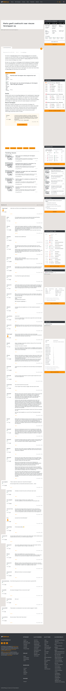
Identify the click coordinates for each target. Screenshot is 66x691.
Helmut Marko (28, 58)
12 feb (46, 97)
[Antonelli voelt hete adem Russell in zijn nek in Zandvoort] (9, 187)
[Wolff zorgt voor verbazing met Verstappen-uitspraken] (9, 155)
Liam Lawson (47, 344)
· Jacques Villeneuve (37, 645)
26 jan (46, 84)
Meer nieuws (55, 44)
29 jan (46, 89)
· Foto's (24, 660)
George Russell (50, 157)
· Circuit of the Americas (59, 664)
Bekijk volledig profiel (55, 303)
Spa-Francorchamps (58, 259)
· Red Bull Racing (26, 659)
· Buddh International (58, 658)
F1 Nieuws (7, 148)
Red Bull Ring (57, 256)
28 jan (46, 87)
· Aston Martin (46, 651)
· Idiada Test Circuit (58, 680)
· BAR (45, 658)
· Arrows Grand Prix (47, 648)
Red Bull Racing (14, 55)
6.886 (10, 119)
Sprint (53, 25)
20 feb (46, 107)
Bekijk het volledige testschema (55, 110)
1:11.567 (46, 33)
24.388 (10, 261)
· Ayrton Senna (36, 641)
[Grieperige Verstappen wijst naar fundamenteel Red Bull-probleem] (9, 171)
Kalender (37, 1)
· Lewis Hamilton (36, 647)
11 (63, 178)
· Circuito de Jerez (58, 668)
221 (9, 346)
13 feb (46, 99)
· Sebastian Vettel (37, 654)
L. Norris (53, 32)
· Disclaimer (25, 647)
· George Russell (36, 644)
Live (63, 97)
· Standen (24, 671)
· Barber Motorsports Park (59, 657)
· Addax (45, 640)
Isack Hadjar (47, 355)
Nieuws (12, 1)
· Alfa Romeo (46, 641)
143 (9, 220)
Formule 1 (20, 62)
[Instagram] (7, 643)
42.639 (5, 539)
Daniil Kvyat (47, 362)
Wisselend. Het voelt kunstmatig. (52, 204)
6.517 (10, 310)
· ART (45, 650)
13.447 (10, 557)
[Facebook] (2, 643)
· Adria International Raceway (59, 640)
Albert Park (56, 240)
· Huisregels (25, 645)
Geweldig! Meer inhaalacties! (51, 202)
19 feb (46, 105)
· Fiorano (56, 671)
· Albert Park (57, 641)
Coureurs (23, 1)
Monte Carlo (56, 253)
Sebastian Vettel (47, 347)
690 (5, 611)
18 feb (46, 104)
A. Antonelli (47, 27)
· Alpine (45, 644)
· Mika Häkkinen (36, 651)
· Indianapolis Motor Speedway (60, 681)
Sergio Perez (47, 358)
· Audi (45, 655)
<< (6, 47)
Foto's (41, 1)
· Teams (24, 669)
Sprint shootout (46, 31)
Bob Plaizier (24, 52)
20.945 (5, 485)
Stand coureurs (48, 149)
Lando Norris (50, 160)
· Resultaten (25, 672)
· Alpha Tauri (46, 642)
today (5, 2)
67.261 (10, 319)
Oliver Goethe (21, 95)
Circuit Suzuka (57, 243)
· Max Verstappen (26, 657)
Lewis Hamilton (50, 155)
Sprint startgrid (54, 25)
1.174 (10, 512)
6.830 (10, 279)
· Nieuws (24, 656)
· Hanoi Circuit (57, 676)
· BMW (45, 663)
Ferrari (56, 155)
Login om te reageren (40, 204)
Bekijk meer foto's (54, 41)
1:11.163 (53, 33)
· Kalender (25, 673)
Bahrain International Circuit (52, 94)
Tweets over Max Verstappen (51, 300)
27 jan (46, 86)
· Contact (24, 640)
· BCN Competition (47, 660)
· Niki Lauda (35, 653)
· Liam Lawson (36, 648)
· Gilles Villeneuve (57, 674)
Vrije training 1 (47, 25)
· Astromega (46, 653)
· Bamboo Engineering (47, 657)
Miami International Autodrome (59, 248)
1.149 (10, 249)
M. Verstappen (53, 86)
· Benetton (46, 661)
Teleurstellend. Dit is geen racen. (52, 208)
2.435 (10, 397)
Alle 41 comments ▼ (22, 124)
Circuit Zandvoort (57, 262)
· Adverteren (25, 644)
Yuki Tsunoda (47, 361)
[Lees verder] (26, 120)
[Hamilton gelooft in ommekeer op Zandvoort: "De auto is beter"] (9, 179)
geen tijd (53, 28)
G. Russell (53, 27)
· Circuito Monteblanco (58, 670)
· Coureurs (25, 668)
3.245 (5, 211)
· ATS (45, 654)
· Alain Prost (36, 640)
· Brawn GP (46, 664)
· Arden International (47, 647)
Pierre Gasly (8, 69)
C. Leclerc (52, 97)
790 (9, 288)
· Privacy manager (26, 648)
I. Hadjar (52, 84)
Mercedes (57, 152)
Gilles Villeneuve (57, 251)
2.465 (10, 521)
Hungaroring (56, 261)
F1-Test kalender (9, 655)
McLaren (56, 160)
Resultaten (32, 1)
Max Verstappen (17, 1)
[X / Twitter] (4, 643)
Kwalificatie (54, 30)
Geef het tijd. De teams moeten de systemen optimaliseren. (53, 207)
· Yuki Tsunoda (36, 655)
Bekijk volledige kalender (54, 266)
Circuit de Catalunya (51, 82)
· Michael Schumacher (37, 650)
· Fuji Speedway (57, 673)
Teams (28, 1)
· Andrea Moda (46, 645)
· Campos (45, 667)
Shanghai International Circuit (59, 242)
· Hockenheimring (57, 677)
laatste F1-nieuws (15, 646)
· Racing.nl (25, 681)
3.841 (5, 584)
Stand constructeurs (57, 149)
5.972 (5, 593)
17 (63, 193)
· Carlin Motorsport (47, 668)
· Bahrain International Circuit (59, 651)
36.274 (10, 240)
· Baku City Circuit (58, 655)
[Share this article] (41, 49)
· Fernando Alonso (37, 642)
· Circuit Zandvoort (58, 667)
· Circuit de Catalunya (58, 660)
